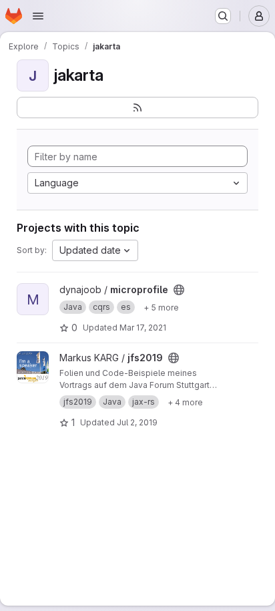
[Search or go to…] (223, 16)
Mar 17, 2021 (142, 328)
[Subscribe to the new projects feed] (137, 107)
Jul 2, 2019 (137, 422)
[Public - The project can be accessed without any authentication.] (179, 289)
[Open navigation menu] (38, 16)
